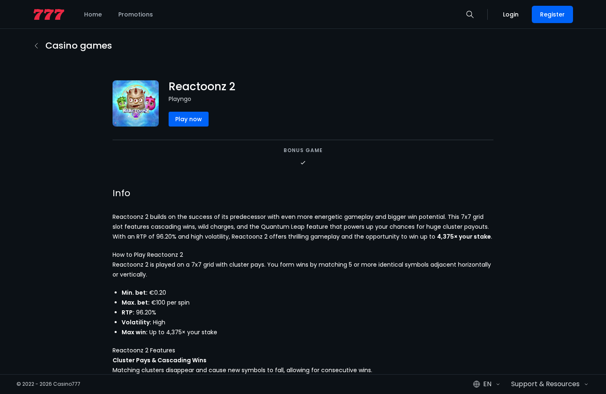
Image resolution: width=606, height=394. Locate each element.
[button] (470, 14)
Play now (188, 119)
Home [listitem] (93, 14)
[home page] (49, 14)
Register (552, 14)
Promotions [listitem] (135, 14)
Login (511, 14)
